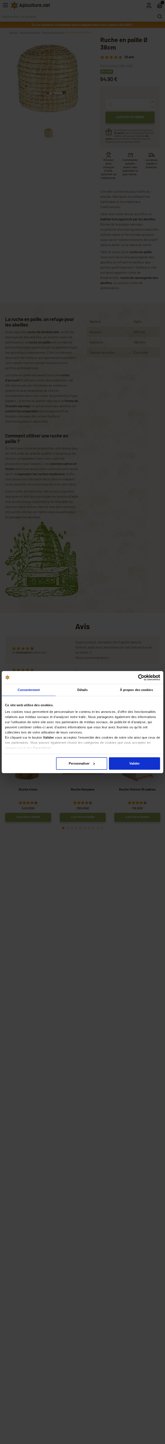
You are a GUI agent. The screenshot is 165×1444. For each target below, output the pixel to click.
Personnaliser (79, 763)
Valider (134, 763)
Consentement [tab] (29, 690)
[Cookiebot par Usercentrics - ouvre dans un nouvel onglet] (141, 677)
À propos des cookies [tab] (136, 690)
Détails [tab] (82, 690)
